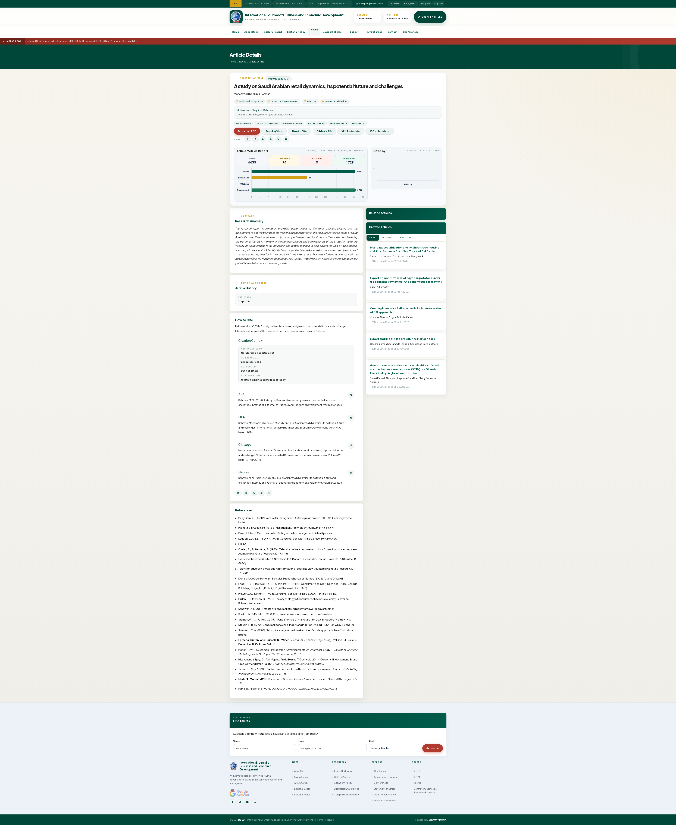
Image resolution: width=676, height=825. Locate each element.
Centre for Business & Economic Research (425, 790)
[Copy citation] (238, 493)
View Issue (405, 131)
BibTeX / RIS (324, 131)
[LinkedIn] (255, 802)
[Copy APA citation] (351, 395)
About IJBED (251, 31)
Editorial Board (273, 31)
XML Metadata (351, 131)
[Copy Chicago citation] (351, 446)
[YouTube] (247, 802)
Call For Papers (342, 777)
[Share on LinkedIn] (263, 139)
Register (438, 3)
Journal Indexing (343, 771)
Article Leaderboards (385, 777)
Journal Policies (332, 31)
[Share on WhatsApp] (271, 139)
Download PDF (247, 131)
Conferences (410, 31)
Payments (411, 3)
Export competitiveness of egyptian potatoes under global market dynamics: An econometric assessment (406, 279)
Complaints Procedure (346, 794)
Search (396, 3)
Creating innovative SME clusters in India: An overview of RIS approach (406, 310)
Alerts (372, 741)
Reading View (274, 131)
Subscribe (432, 748)
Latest (373, 237)
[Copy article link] (248, 139)
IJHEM (417, 777)
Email (301, 741)
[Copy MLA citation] (351, 418)
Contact (392, 31)
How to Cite (299, 131)
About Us (299, 771)
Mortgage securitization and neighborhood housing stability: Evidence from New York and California (404, 249)
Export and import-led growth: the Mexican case (402, 338)
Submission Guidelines (346, 788)
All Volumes (380, 771)
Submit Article (432, 16)
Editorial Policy (296, 31)
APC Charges (374, 31)
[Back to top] (667, 818)
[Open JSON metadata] (269, 493)
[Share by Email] (286, 139)
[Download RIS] (254, 493)
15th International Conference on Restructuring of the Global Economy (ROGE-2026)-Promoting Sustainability (69, 41)
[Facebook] (233, 802)
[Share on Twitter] (278, 139)
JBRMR (417, 782)
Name (236, 741)
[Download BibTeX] (246, 493)
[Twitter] (240, 802)
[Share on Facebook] (255, 139)
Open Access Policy (385, 794)
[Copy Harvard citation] (351, 473)
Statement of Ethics (384, 788)
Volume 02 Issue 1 (278, 79)
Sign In (426, 3)
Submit (354, 31)
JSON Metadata (379, 131)
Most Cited (405, 237)
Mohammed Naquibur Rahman (252, 93)
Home (235, 31)
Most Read (388, 237)
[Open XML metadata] (261, 493)
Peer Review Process (385, 800)
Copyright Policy (343, 782)
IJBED (417, 771)
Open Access (301, 777)
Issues (314, 29)
